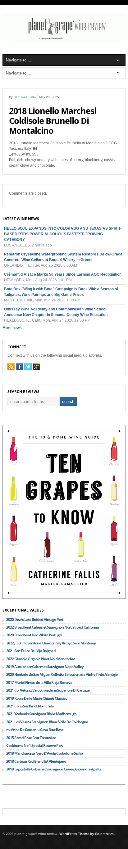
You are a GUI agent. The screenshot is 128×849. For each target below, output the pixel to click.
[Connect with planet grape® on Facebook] (19, 366)
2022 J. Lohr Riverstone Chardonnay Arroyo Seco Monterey (51, 643)
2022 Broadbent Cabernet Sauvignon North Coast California (52, 627)
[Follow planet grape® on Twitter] (28, 366)
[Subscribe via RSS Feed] (11, 366)
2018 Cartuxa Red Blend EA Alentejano (36, 761)
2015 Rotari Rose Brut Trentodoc (31, 737)
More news (12, 328)
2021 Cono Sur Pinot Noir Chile (29, 706)
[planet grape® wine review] (63, 40)
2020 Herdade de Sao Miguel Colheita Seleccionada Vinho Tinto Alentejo (61, 674)
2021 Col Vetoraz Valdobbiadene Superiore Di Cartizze (47, 690)
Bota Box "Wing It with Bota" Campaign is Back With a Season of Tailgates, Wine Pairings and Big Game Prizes (61, 292)
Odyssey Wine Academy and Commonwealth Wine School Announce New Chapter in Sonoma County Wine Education (55, 312)
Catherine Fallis (25, 97)
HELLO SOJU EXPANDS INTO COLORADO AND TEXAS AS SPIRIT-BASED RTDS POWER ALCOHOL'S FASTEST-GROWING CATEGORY (62, 234)
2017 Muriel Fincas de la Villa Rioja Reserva (39, 682)
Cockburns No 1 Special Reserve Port (34, 745)
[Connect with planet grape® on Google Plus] (36, 366)
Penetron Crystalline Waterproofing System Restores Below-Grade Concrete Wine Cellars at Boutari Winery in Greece (63, 257)
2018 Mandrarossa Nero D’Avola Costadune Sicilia (44, 753)
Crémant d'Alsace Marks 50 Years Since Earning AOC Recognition (62, 274)
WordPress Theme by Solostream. (87, 834)
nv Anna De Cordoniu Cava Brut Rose (34, 729)
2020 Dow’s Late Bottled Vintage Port (34, 619)
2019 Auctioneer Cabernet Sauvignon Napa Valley (45, 666)
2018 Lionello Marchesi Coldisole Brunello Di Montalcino (52, 120)
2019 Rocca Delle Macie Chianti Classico (36, 698)
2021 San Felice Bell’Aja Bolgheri (31, 650)
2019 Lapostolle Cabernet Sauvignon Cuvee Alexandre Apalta (53, 769)
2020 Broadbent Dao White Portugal (34, 635)
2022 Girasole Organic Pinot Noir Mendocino (40, 659)
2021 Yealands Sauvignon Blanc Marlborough (41, 713)
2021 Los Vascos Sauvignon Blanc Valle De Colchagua (47, 722)
